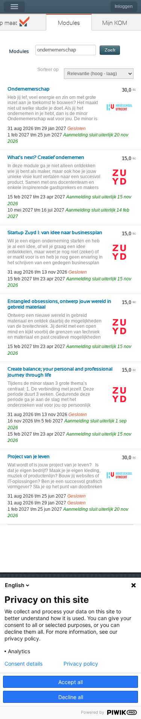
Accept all (70, 682)
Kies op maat (8, 23)
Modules (69, 23)
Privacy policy (81, 664)
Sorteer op (48, 69)
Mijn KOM (114, 23)
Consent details (23, 664)
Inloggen (124, 6)
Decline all (70, 697)
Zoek (110, 50)
